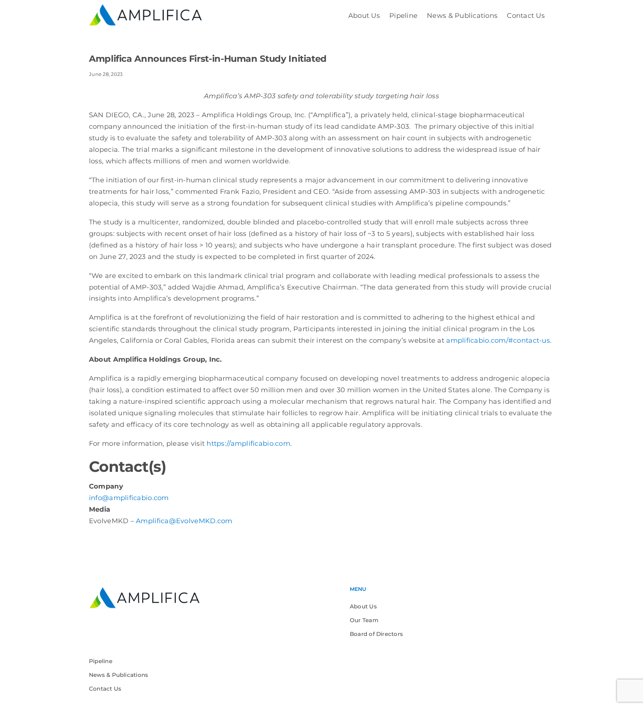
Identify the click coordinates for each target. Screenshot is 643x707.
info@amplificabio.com (129, 498)
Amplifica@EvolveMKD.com (184, 521)
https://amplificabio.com (248, 443)
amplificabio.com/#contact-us (498, 340)
